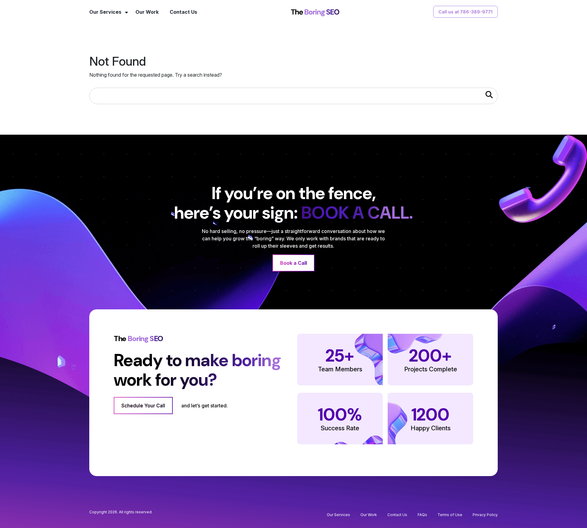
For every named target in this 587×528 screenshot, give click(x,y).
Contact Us (183, 12)
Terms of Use (449, 514)
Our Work (147, 12)
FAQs (422, 514)
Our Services (105, 12)
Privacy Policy (485, 514)
